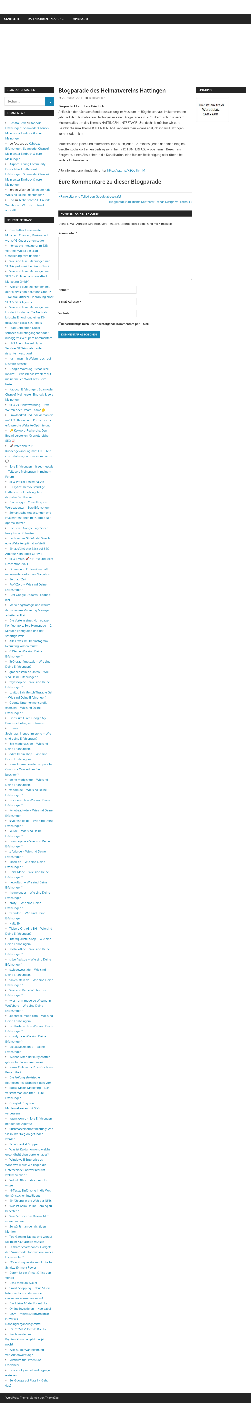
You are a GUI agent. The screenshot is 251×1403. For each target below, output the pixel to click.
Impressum (80, 18)
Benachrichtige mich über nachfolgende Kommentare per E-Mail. (105, 324)
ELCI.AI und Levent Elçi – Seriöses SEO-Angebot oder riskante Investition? (23, 348)
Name (63, 290)
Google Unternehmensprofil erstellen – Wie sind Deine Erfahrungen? (25, 708)
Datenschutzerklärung (46, 18)
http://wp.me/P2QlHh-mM (126, 170)
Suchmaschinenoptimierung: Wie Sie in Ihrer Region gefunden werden (29, 1134)
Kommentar (67, 233)
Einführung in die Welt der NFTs (30, 1200)
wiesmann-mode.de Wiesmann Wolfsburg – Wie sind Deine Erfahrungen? (28, 1006)
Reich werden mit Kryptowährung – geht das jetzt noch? (26, 1339)
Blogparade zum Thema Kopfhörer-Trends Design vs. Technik (149, 202)
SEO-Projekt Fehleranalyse (26, 482)
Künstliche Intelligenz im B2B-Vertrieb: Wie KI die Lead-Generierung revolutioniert (27, 251)
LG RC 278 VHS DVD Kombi (27, 1329)
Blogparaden (97, 97)
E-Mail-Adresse (69, 301)
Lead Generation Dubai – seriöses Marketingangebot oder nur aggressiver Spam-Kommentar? (28, 333)
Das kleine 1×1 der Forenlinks (28, 1303)
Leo (11, 200)
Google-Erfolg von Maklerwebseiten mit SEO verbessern (22, 1108)
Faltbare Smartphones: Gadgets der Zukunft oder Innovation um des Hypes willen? (29, 1252)
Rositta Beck (17, 123)
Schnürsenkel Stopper (23, 1144)
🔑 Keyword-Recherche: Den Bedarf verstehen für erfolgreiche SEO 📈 (26, 436)
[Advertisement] (127, 57)
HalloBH (14, 923)
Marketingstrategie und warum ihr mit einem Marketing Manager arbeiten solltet (27, 610)
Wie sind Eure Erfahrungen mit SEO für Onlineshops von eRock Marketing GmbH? (27, 276)
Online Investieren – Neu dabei (30, 1308)
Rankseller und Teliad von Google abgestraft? (90, 196)
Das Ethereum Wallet (23, 1283)
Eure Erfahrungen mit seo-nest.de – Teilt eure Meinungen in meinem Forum (29, 472)
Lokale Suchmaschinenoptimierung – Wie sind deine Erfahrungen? (28, 733)
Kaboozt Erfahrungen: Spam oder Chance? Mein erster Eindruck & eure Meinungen (29, 395)
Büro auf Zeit (17, 579)
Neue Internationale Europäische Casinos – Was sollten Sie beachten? (28, 769)
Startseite (12, 18)
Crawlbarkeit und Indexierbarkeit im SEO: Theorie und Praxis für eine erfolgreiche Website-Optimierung (29, 420)
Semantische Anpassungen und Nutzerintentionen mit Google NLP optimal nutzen (28, 518)
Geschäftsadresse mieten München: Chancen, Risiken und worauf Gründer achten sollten (26, 235)
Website (64, 313)
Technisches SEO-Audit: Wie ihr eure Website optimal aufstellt (27, 205)
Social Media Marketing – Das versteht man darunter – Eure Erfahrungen (27, 1093)
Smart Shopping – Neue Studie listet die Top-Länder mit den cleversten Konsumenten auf (28, 1293)
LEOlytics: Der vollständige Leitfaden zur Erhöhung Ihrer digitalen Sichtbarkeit (25, 492)
